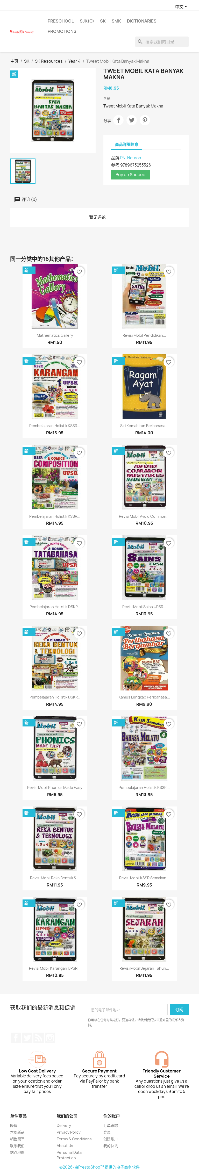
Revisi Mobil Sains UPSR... (144, 606)
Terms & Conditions (74, 1138)
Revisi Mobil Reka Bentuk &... (55, 877)
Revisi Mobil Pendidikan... (144, 335)
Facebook (16, 1038)
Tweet (131, 120)
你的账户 (111, 1116)
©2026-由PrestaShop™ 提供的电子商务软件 (99, 1167)
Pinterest (145, 120)
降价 (13, 1125)
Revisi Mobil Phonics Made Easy (54, 787)
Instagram (50, 1038)
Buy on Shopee (130, 174)
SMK (116, 21)
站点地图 (17, 1152)
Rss (38, 1038)
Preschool (61, 21)
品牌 (115, 157)
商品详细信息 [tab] (126, 144)
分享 (118, 120)
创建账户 (110, 1138)
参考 (115, 165)
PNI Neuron (130, 158)
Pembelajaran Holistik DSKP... (55, 606)
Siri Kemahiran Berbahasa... (144, 425)
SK (103, 21)
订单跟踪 (110, 1125)
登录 (107, 1132)
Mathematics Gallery (55, 335)
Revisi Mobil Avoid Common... (144, 516)
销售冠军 (17, 1138)
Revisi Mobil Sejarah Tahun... (144, 968)
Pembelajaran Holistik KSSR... (54, 425)
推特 (27, 1038)
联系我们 (17, 1145)
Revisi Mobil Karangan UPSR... (55, 968)
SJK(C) (87, 21)
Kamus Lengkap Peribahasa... (144, 697)
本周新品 (17, 1132)
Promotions (62, 31)
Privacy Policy (69, 1132)
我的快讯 (110, 1145)
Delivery (64, 1125)
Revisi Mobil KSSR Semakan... (144, 877)
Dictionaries (142, 21)
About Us (65, 1145)
